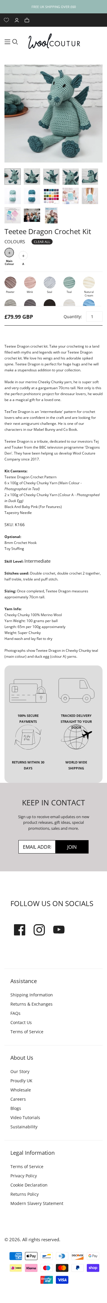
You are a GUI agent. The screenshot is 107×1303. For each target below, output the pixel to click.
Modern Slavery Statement (36, 1203)
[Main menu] (7, 42)
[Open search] (15, 42)
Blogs (15, 1108)
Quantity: (72, 316)
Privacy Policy (23, 1176)
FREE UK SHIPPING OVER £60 (54, 6)
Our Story (19, 1071)
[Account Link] (17, 20)
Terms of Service (26, 1031)
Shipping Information (31, 995)
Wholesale (20, 1090)
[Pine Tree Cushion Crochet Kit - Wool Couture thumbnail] (70, 196)
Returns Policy (24, 1194)
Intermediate (37, 561)
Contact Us (21, 1022)
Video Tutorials (25, 1117)
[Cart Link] (27, 20)
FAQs (15, 1013)
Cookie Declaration (29, 1185)
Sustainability (23, 1127)
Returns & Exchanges (31, 1004)
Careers (18, 1099)
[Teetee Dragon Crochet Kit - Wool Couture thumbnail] (12, 176)
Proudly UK (21, 1080)
